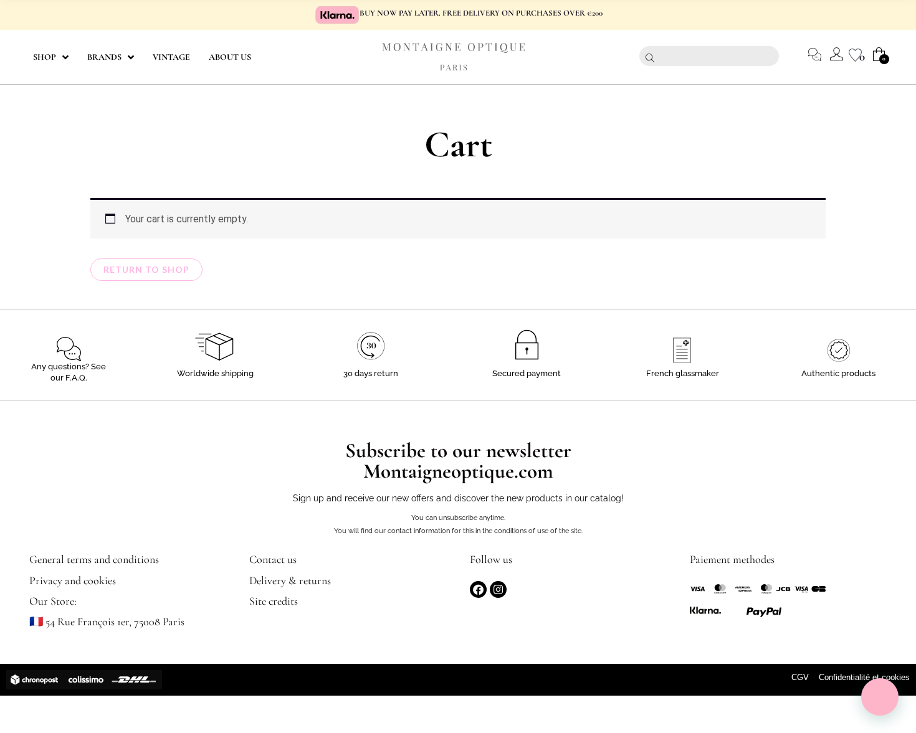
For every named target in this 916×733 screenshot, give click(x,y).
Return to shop (146, 269)
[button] (880, 697)
